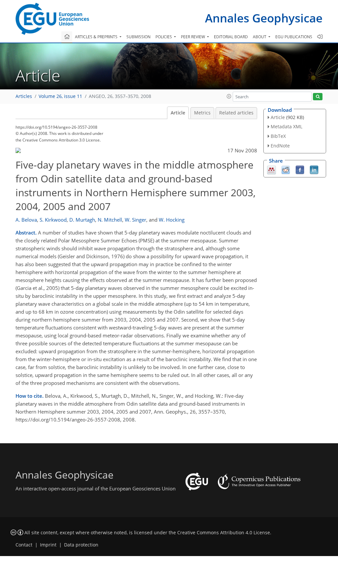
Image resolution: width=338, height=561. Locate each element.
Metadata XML (286, 126)
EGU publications (293, 37)
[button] (229, 96)
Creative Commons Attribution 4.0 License (223, 533)
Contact (24, 545)
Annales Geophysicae (263, 18)
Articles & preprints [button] (96, 37)
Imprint (48, 545)
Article (178, 113)
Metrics (202, 113)
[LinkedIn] (314, 169)
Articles (24, 96)
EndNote (280, 145)
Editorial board (231, 37)
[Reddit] (285, 169)
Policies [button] (164, 37)
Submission (138, 37)
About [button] (260, 37)
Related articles (236, 113)
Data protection (81, 545)
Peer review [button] (193, 37)
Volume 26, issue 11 (60, 96)
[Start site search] (317, 97)
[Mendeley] (271, 169)
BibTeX (278, 136)
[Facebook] (299, 169)
